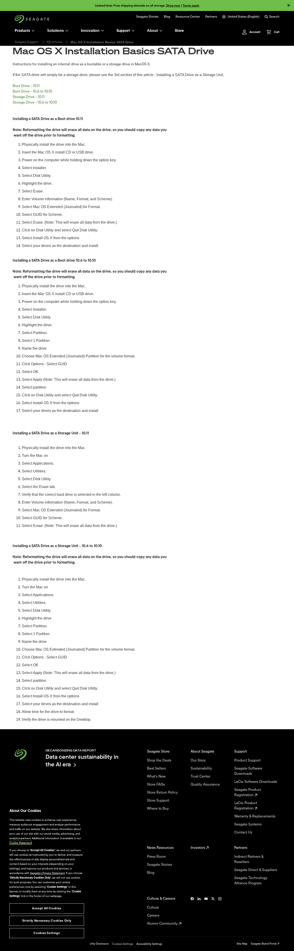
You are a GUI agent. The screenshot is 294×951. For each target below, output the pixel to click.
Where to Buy (158, 808)
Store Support (158, 800)
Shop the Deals (160, 760)
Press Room (157, 856)
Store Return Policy (163, 792)
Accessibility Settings (149, 944)
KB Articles (54, 42)
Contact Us (243, 832)
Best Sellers (157, 768)
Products (22, 31)
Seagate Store (158, 751)
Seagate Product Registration (247, 792)
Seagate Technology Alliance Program (250, 880)
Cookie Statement (20, 843)
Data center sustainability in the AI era (82, 760)
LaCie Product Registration (245, 805)
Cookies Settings (122, 944)
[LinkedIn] (199, 911)
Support (123, 31)
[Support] (133, 30)
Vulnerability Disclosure (94, 943)
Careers (153, 915)
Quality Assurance (206, 784)
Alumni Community (163, 923)
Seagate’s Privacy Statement (47, 873)
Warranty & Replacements (255, 816)
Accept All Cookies (46, 908)
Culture (153, 907)
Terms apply (191, 5)
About (152, 31)
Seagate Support (27, 42)
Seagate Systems (248, 824)
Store (179, 31)
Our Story (199, 760)
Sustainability (202, 768)
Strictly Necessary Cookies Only (46, 920)
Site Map (242, 943)
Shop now (173, 5)
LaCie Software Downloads (256, 781)
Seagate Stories (147, 17)
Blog (167, 17)
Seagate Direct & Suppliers (256, 870)
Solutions (55, 31)
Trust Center (201, 776)
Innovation (90, 31)
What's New (157, 776)
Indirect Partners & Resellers (248, 859)
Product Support (247, 760)
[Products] (33, 30)
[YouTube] (206, 911)
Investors (198, 847)
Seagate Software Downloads (248, 771)
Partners (211, 17)
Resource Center (187, 17)
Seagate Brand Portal (264, 943)
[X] (213, 911)
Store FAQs (156, 784)
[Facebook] (192, 911)
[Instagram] (219, 911)
